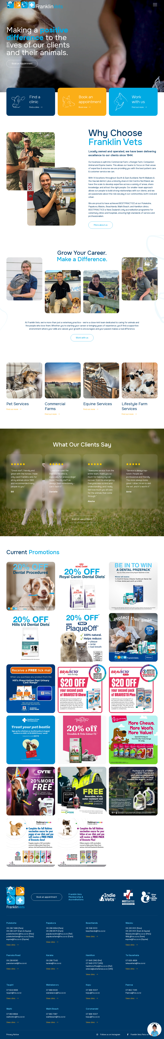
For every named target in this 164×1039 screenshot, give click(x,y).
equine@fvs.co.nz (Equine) (17, 939)
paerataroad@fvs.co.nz (16, 963)
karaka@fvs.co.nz (53, 963)
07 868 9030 (52, 990)
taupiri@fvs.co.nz (13, 993)
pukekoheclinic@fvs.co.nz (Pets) (20, 934)
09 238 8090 (12, 960)
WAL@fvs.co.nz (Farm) (135, 936)
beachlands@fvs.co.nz (95, 931)
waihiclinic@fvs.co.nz (15, 1017)
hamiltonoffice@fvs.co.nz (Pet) (99, 966)
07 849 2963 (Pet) (94, 960)
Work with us (82, 337)
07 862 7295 (131, 990)
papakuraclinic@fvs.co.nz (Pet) (59, 934)
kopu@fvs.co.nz (93, 993)
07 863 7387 (51, 1014)
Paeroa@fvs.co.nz (133, 993)
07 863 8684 (12, 1014)
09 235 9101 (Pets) (134, 928)
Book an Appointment (22, 63)
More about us (100, 225)
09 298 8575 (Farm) (54, 931)
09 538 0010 (91, 928)
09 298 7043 (52, 960)
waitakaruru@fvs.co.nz (56, 993)
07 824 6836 (12, 990)
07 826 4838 (131, 960)
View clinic (10, 945)
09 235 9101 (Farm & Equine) (138, 931)
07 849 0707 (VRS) (94, 963)
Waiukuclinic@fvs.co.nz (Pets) (138, 934)
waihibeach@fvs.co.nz (55, 1017)
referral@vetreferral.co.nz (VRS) (99, 969)
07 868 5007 (92, 990)
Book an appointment (82, 519)
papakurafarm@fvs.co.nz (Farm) (59, 936)
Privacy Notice (12, 1034)
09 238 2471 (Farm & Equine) (18, 931)
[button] (155, 4)
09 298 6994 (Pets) (54, 928)
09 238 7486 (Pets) (14, 928)
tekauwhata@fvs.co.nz (135, 963)
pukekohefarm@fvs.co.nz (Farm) (20, 936)
